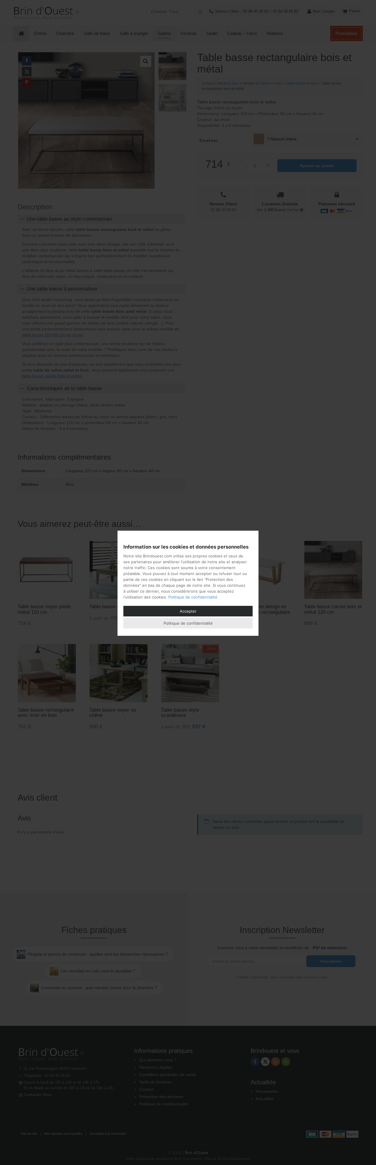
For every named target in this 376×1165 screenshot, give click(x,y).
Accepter (188, 611)
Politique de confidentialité (192, 597)
